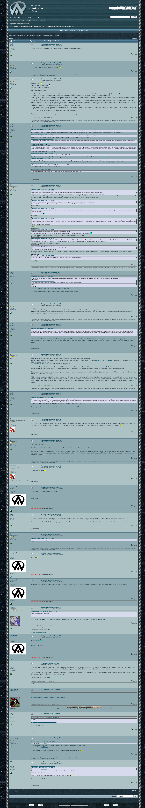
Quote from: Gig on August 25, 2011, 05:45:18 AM (43, 766)
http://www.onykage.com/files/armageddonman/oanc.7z (43, 722)
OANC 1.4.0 (46, 677)
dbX (11, 44)
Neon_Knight (14, 689)
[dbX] (11, 55)
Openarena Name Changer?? (51, 35)
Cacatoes (13, 419)
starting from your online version (104, 360)
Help (66, 30)
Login (78, 30)
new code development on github (38, 632)
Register (84, 30)
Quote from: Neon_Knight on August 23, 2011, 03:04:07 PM (45, 717)
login (129, 6)
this (90, 710)
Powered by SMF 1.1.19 (64, 805)
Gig (11, 62)
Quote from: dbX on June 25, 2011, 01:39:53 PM (42, 538)
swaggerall (13, 487)
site (81, 48)
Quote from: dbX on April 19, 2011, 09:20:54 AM (42, 189)
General (38, 35)
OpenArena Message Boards (18, 35)
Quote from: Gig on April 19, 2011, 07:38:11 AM (42, 129)
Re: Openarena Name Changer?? (51, 44)
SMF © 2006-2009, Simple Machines (79, 805)
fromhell (12, 607)
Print (134, 38)
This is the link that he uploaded (40, 363)
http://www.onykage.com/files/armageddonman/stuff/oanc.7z (48, 697)
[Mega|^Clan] (11, 511)
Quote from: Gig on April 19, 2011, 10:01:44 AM (42, 276)
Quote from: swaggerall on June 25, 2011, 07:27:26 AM (44, 611)
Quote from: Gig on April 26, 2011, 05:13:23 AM (42, 397)
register (134, 6)
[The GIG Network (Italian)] (11, 72)
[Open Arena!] (11, 629)
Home (61, 30)
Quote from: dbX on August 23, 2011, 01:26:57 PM (43, 741)
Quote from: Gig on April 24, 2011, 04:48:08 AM (42, 328)
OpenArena (31, 35)
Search (72, 30)
